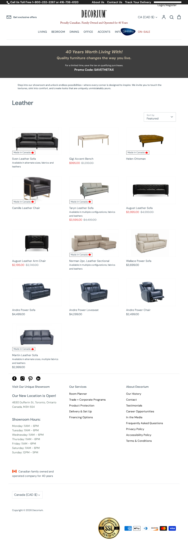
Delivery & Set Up (80, 411)
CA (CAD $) (146, 17)
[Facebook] (14, 380)
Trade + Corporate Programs (87, 400)
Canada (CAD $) (25, 495)
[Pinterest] (30, 380)
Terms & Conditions (139, 441)
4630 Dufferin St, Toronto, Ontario (34, 402)
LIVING (42, 32)
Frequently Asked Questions (144, 423)
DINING (74, 32)
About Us (98, 2)
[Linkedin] (38, 379)
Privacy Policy (135, 429)
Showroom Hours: (26, 419)
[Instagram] (22, 379)
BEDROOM (58, 32)
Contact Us (114, 2)
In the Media (134, 417)
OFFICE (88, 32)
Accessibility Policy (138, 435)
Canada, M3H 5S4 (23, 407)
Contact (131, 400)
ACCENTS (104, 32)
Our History (133, 394)
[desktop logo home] (94, 17)
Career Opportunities (140, 411)
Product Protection (81, 405)
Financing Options (81, 417)
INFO (118, 32)
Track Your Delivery (138, 2)
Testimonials (134, 405)
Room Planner (78, 394)
